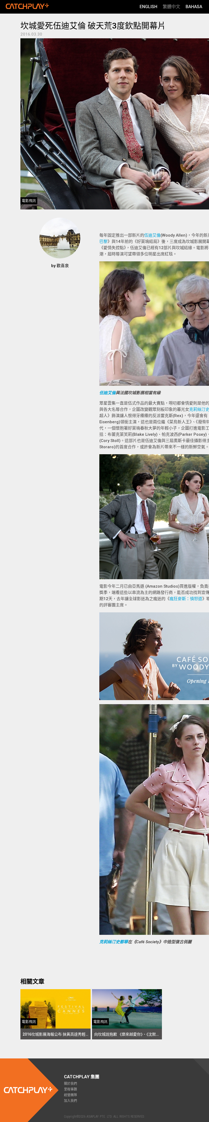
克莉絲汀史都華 (113, 941)
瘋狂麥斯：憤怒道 (186, 598)
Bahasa (194, 6)
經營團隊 (70, 1095)
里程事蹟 (70, 1089)
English (148, 6)
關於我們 (70, 1084)
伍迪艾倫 (152, 235)
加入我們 (70, 1101)
